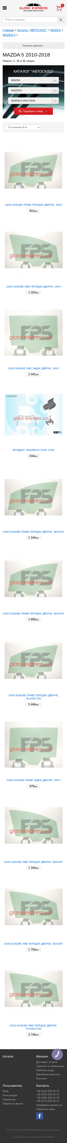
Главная (8, 30)
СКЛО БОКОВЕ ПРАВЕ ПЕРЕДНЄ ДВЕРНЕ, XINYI (33, 204)
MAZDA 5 (9, 35)
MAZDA (55, 30)
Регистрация (10, 1095)
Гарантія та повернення (50, 1066)
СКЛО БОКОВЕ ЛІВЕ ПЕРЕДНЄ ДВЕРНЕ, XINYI (33, 286)
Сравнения (9, 1099)
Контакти (41, 1078)
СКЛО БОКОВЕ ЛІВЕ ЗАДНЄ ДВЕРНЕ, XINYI (33, 368)
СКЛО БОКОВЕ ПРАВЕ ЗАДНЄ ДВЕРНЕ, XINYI (33, 780)
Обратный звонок (13, 1103)
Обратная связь (45, 1109)
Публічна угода (45, 1070)
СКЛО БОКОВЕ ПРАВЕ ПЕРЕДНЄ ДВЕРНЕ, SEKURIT (33, 531)
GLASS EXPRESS (44, 1136)
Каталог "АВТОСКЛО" (32, 30)
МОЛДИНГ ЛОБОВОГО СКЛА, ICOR (33, 450)
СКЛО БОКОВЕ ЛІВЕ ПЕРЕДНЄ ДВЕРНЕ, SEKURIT (33, 862)
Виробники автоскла (48, 1074)
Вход (5, 1091)
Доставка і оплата (46, 1061)
